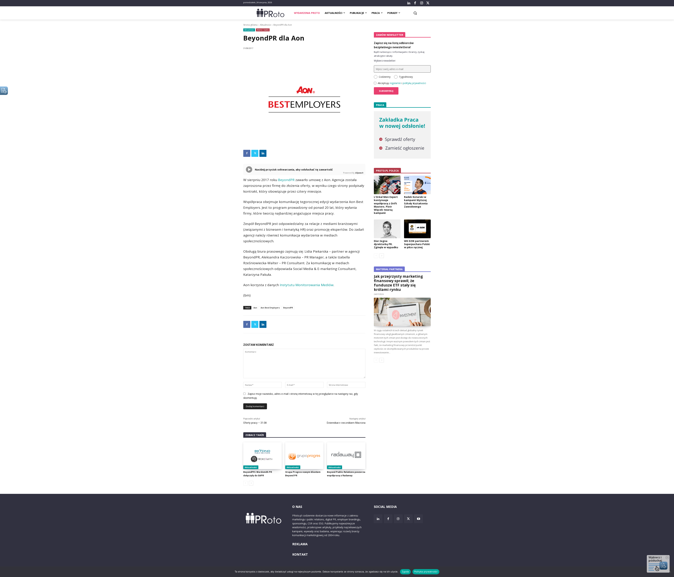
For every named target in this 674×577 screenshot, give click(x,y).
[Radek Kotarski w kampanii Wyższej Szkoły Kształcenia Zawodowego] (417, 185)
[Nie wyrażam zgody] (669, 571)
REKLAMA (300, 544)
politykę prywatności (414, 83)
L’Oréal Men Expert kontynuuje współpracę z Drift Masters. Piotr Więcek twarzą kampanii (386, 205)
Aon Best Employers (270, 307)
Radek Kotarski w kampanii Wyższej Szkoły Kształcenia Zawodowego (416, 201)
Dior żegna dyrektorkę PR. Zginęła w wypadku (386, 244)
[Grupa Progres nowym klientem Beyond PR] (304, 455)
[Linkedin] (262, 153)
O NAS (297, 507)
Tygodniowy (406, 76)
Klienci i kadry (263, 30)
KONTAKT (300, 554)
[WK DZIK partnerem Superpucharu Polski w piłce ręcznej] (417, 228)
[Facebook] (415, 3)
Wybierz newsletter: (385, 60)
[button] (415, 13)
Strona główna (250, 24)
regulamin (395, 83)
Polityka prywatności (426, 571)
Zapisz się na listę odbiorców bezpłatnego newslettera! (394, 45)
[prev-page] (245, 483)
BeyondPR (286, 180)
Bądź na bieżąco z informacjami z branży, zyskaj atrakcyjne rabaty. (399, 53)
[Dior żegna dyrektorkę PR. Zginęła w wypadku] (387, 228)
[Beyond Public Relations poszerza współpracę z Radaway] (346, 455)
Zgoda (405, 571)
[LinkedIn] (409, 3)
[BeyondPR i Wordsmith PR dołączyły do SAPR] (262, 455)
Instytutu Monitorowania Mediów (306, 285)
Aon (255, 307)
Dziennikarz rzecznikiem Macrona (346, 422)
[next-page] (251, 483)
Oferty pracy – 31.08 (255, 422)
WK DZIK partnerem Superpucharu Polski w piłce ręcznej (417, 244)
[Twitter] (428, 3)
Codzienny (385, 76)
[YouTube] (418, 519)
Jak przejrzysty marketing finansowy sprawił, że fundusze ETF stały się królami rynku (398, 283)
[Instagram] (421, 3)
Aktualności (265, 24)
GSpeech (359, 173)
